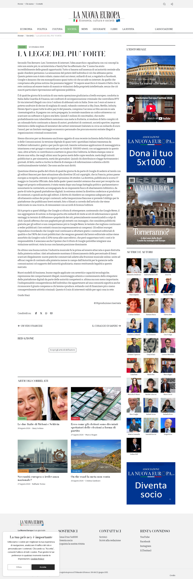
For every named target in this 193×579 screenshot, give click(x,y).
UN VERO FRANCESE (31, 326)
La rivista (128, 29)
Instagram (145, 546)
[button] (164, 4)
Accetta (43, 567)
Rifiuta (19, 567)
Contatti (39, 4)
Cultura (57, 29)
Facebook (145, 541)
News (85, 29)
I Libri (114, 29)
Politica (42, 29)
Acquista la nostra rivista (71, 543)
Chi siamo (29, 4)
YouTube (145, 537)
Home (20, 4)
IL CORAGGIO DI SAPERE (105, 326)
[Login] (171, 4)
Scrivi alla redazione (110, 540)
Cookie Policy (37, 559)
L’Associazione (164, 29)
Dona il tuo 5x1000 (68, 537)
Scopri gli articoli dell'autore (62, 350)
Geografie (99, 29)
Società (72, 29)
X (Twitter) (145, 550)
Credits (172, 575)
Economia (26, 29)
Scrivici (103, 537)
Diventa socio (65, 540)
